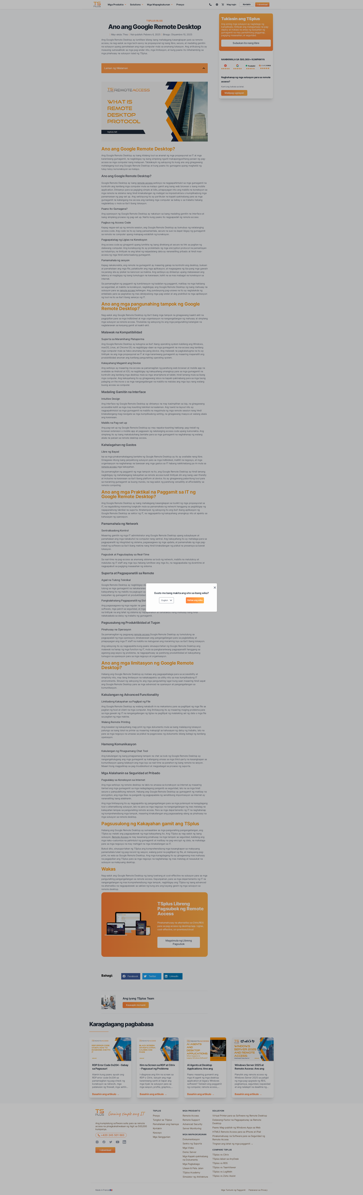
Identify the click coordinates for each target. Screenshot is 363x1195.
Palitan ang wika (194, 600)
